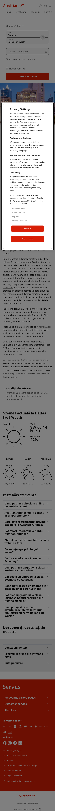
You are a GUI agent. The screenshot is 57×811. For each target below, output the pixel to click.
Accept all (27, 228)
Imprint (15, 216)
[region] (27, 176)
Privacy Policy (18, 208)
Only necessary (27, 239)
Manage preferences (21, 221)
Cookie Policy (18, 212)
